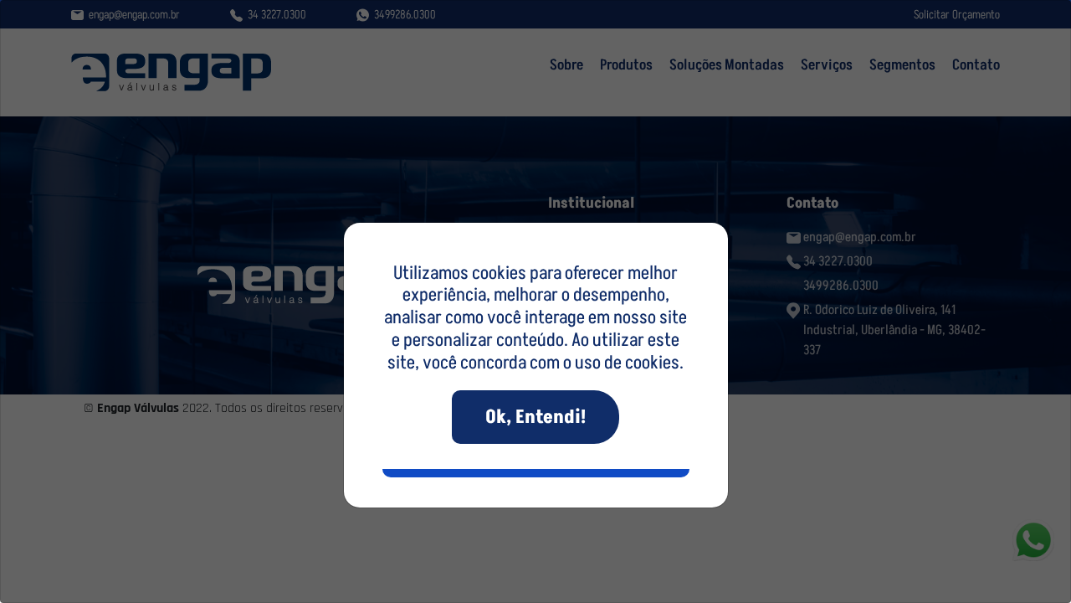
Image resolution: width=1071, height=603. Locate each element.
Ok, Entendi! (535, 416)
